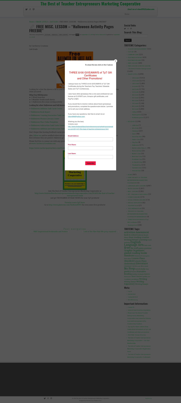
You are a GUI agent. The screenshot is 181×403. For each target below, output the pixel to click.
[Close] (115, 61)
